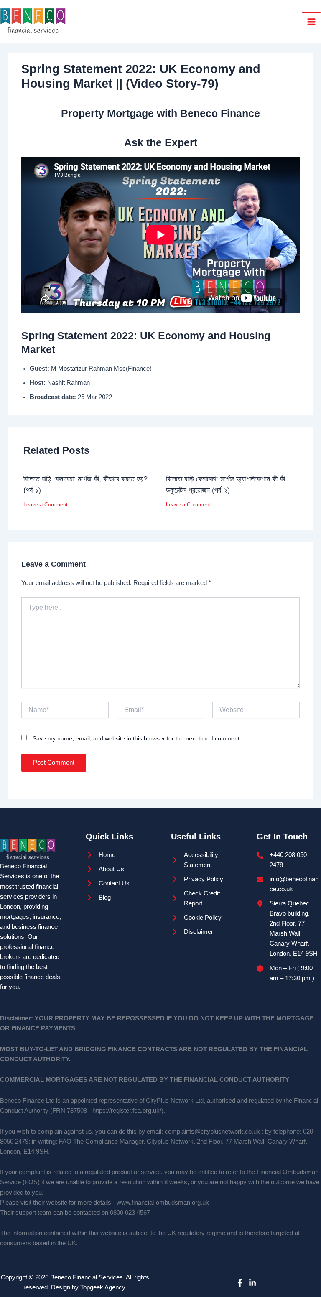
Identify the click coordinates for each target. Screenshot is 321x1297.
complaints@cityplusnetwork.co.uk (212, 1131)
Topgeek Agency (102, 1287)
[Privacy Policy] (197, 879)
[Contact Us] (108, 883)
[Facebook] (240, 1283)
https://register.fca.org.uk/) (127, 1110)
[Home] (100, 855)
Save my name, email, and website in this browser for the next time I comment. (137, 738)
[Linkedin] (252, 1283)
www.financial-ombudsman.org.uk (163, 1202)
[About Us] (105, 869)
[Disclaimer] (192, 932)
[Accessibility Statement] (203, 860)
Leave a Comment (45, 504)
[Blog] (98, 898)
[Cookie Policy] (196, 918)
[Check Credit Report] (203, 898)
